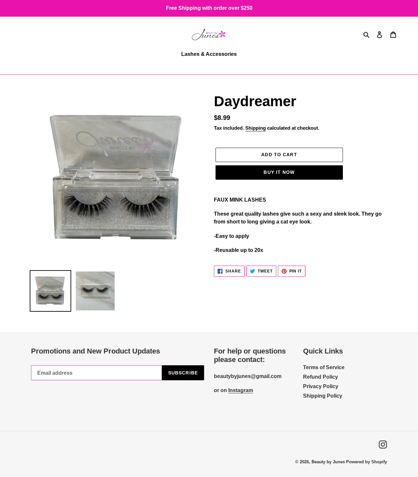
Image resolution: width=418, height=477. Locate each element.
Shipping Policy (322, 396)
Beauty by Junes (328, 461)
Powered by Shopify (366, 461)
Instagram (240, 390)
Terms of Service (324, 367)
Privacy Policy (320, 386)
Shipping (255, 128)
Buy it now (279, 172)
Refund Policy (320, 377)
